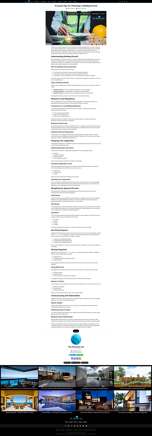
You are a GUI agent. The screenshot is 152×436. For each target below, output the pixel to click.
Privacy (76, 432)
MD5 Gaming (87, 429)
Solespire (58, 429)
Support (82, 432)
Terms (85, 432)
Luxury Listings (76, 362)
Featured (60, 1)
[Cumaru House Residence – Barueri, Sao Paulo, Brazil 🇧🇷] (132, 386)
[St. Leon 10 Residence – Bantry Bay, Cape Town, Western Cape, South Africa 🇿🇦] (19, 386)
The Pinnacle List (71, 8)
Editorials (65, 1)
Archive (75, 422)
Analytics (71, 422)
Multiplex (72, 432)
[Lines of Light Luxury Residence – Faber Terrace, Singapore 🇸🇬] (132, 410)
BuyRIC (62, 429)
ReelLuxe (81, 429)
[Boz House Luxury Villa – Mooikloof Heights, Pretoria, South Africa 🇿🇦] (57, 386)
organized (68, 252)
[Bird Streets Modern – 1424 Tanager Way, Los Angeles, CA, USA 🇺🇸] (57, 410)
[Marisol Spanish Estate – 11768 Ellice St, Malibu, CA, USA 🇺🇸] (19, 410)
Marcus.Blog (93, 429)
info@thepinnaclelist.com (77, 350)
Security (79, 432)
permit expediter (59, 234)
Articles (70, 1)
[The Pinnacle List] (76, 418)
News (49, 1)
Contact (80, 422)
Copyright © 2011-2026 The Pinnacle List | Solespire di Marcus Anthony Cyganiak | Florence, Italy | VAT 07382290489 (76, 434)
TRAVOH (76, 429)
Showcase (54, 1)
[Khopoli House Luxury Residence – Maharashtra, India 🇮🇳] (94, 386)
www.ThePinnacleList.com (77, 352)
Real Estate (36, 1)
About (66, 422)
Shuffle (84, 8)
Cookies (67, 432)
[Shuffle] (122, 1)
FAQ (70, 432)
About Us (68, 362)
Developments (43, 1)
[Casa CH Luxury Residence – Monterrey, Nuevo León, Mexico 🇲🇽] (94, 410)
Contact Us (85, 362)
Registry (75, 1)
